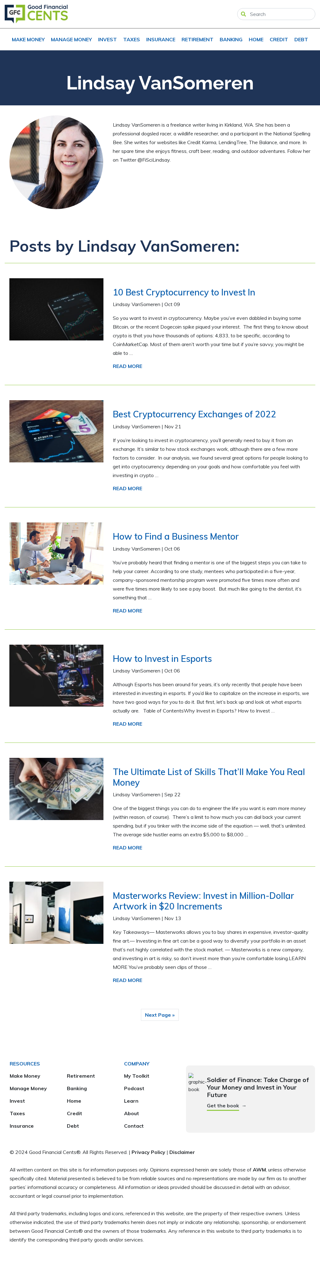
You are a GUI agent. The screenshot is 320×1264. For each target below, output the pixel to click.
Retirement (197, 39)
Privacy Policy (148, 1152)
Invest (107, 39)
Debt (301, 39)
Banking (231, 39)
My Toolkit (136, 1076)
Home (256, 39)
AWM (259, 1169)
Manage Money (71, 39)
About (131, 1113)
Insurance (160, 39)
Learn (131, 1101)
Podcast (134, 1088)
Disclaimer (182, 1152)
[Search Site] (243, 14)
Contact (134, 1126)
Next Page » (160, 1015)
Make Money (28, 39)
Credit (279, 39)
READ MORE (127, 366)
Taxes (131, 39)
